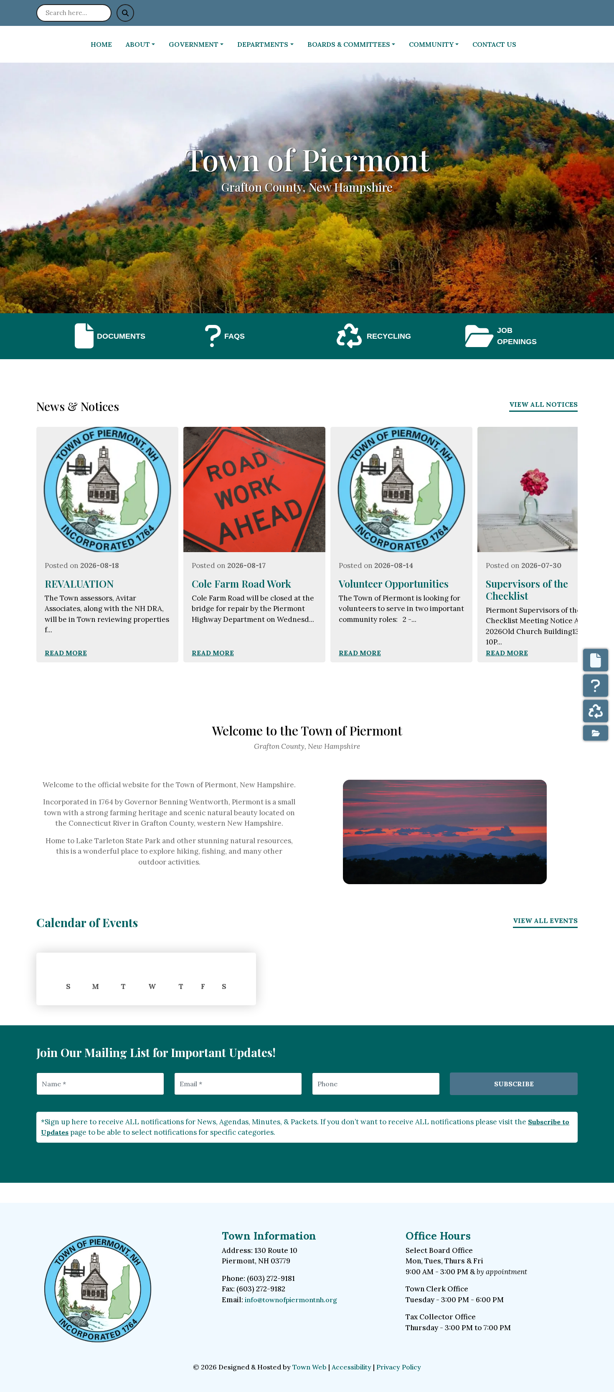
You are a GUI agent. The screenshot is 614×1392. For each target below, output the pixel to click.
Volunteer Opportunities (394, 583)
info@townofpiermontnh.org (291, 1300)
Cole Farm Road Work (241, 583)
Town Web (309, 1367)
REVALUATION (79, 583)
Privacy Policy (398, 1367)
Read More (66, 653)
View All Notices (543, 404)
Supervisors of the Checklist (527, 589)
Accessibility (351, 1367)
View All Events (545, 920)
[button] (143, 44)
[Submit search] (125, 13)
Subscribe (514, 1084)
